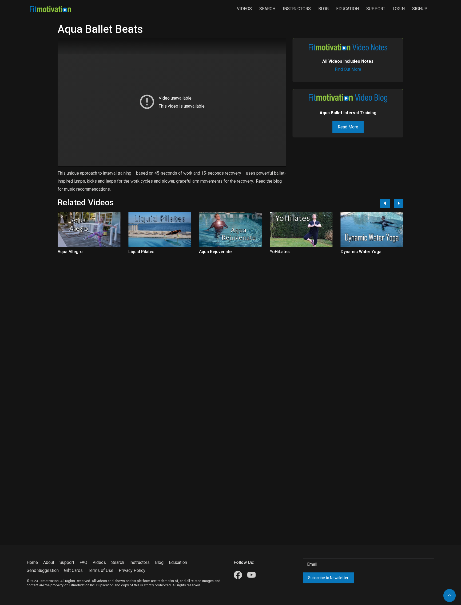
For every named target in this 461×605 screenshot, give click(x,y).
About (48, 562)
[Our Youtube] (251, 575)
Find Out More (348, 69)
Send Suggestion (43, 570)
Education (347, 8)
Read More (348, 126)
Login (399, 8)
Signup (419, 8)
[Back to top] (449, 595)
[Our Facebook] (238, 575)
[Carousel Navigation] (389, 203)
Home (32, 562)
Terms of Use (100, 570)
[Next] (398, 203)
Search (267, 8)
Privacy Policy (132, 570)
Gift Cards (73, 570)
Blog (323, 8)
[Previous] (385, 203)
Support (375, 8)
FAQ (83, 562)
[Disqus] (230, 323)
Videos (244, 8)
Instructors (297, 8)
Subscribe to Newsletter (328, 578)
